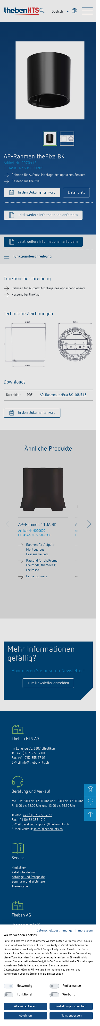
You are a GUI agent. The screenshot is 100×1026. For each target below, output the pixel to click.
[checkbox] (8, 986)
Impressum (85, 930)
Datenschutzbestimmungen (55, 930)
